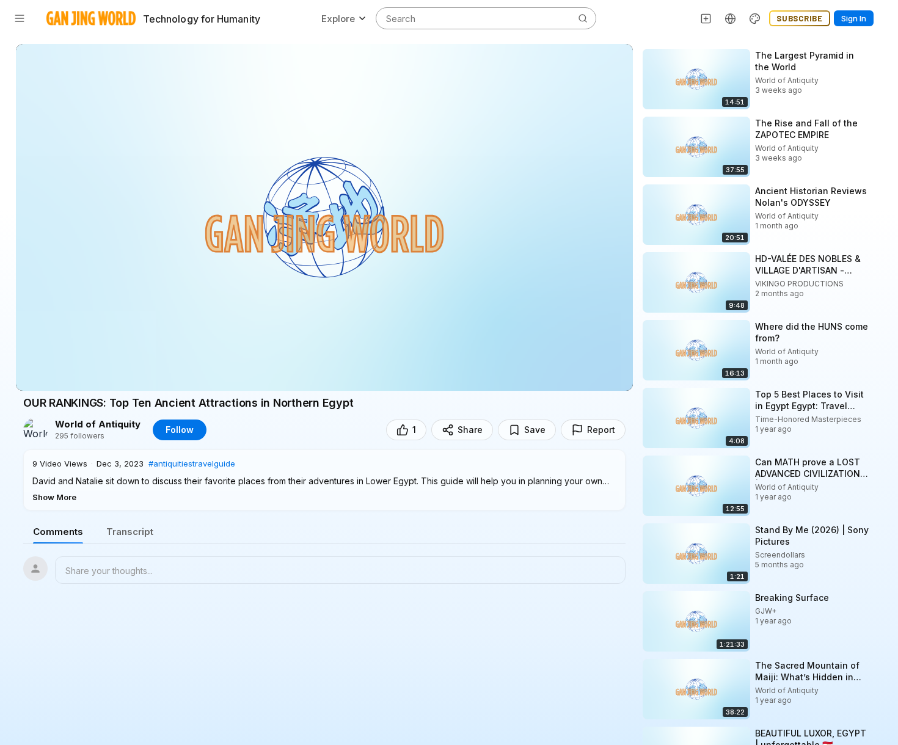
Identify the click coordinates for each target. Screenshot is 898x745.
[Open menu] (20, 18)
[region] (324, 217)
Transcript (129, 531)
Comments (58, 531)
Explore (338, 18)
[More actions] (879, 55)
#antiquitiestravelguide (191, 463)
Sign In (853, 18)
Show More (54, 497)
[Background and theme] (755, 18)
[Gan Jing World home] (91, 18)
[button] (324, 480)
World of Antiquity (98, 424)
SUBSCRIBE (799, 18)
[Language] (730, 18)
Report (601, 429)
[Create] (706, 18)
